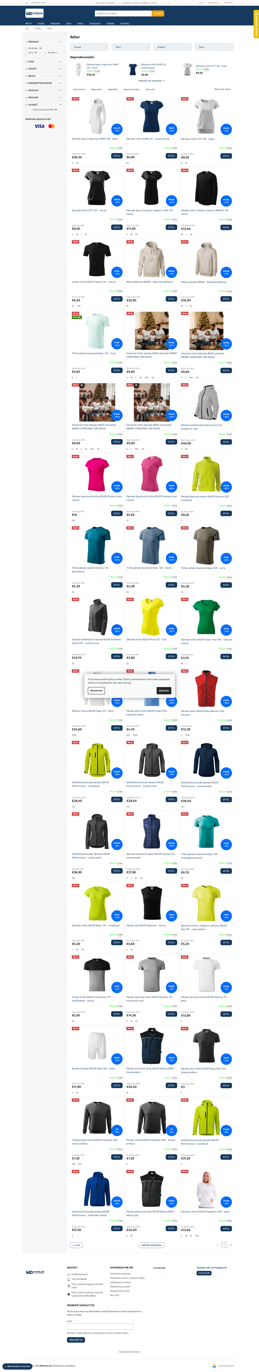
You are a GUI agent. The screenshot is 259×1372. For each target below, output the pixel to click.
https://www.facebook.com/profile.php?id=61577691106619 (87, 1294)
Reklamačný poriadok (120, 1286)
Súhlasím (164, 690)
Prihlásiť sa (76, 1340)
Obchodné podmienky (105, 3)
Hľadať (158, 13)
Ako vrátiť (114, 1295)
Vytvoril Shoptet (226, 1365)
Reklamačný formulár (120, 1291)
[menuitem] (28, 24)
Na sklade (35, 48)
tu (130, 682)
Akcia (33, 52)
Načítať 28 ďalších (152, 1245)
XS (77, 163)
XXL (79, 306)
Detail (117, 155)
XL (86, 234)
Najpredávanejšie (132, 89)
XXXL (74, 735)
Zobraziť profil (204, 1273)
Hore (77, 1245)
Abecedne (150, 89)
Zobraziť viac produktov (150, 80)
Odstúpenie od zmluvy (120, 1282)
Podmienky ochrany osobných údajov (139, 3)
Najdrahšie (113, 89)
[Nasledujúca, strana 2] (224, 1245)
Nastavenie (96, 690)
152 (73, 806)
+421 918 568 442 (79, 1279)
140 (73, 1164)
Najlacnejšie (96, 89)
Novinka (52, 52)
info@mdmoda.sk (80, 1274)
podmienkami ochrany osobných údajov (111, 1333)
